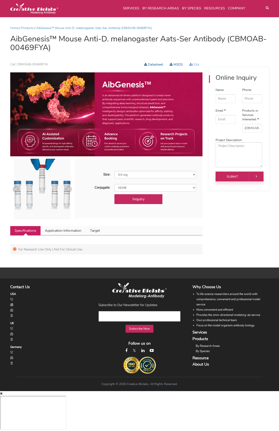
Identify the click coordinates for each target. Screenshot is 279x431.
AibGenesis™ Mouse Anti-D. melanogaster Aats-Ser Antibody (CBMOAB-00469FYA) (94, 28)
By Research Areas (160, 8)
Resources (214, 8)
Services (131, 8)
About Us (200, 364)
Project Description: (229, 140)
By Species (191, 8)
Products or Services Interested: (250, 115)
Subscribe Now (139, 329)
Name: (220, 90)
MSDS (178, 64)
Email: (221, 111)
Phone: (247, 90)
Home (14, 28)
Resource (200, 358)
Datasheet (155, 64)
